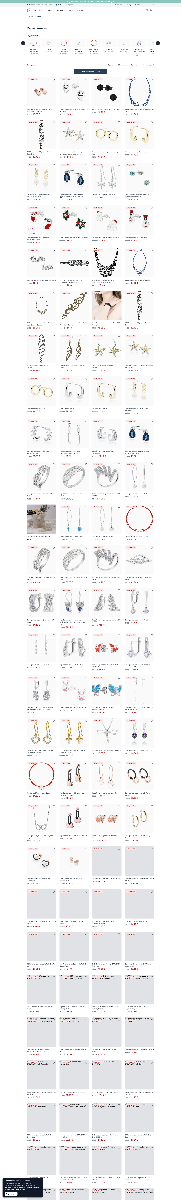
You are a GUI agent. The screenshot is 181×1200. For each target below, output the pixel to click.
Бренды (70, 10)
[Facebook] (150, 5)
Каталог (60, 10)
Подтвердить (11, 1194)
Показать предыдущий (90, 71)
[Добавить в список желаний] (53, 79)
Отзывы (80, 10)
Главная (50, 10)
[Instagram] (153, 5)
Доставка (118, 5)
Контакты (138, 5)
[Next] (158, 43)
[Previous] (23, 43)
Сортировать (31, 65)
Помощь (128, 5)
